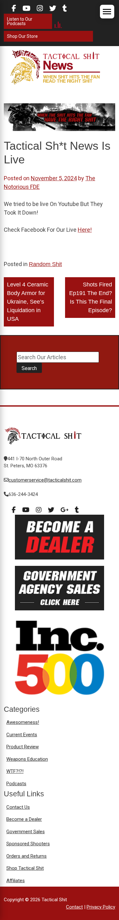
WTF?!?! (14, 771)
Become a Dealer (24, 819)
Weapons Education (27, 759)
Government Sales (25, 831)
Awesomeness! (22, 722)
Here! (85, 229)
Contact (74, 907)
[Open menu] (107, 11)
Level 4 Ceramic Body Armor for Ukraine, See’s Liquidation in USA (27, 301)
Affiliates (15, 880)
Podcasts (16, 783)
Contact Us (18, 807)
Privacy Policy (101, 907)
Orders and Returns (26, 856)
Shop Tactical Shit (25, 868)
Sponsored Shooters (28, 844)
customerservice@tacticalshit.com (45, 480)
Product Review (22, 747)
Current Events (21, 735)
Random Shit (45, 264)
